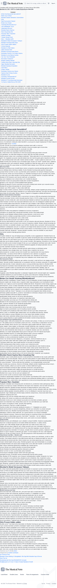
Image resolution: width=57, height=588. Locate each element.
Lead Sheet (4, 574)
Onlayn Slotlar (5, 69)
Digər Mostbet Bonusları (8, 64)
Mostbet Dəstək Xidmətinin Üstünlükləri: (12, 17)
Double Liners (14, 574)
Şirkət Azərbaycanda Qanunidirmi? (11, 14)
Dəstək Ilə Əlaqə (5, 35)
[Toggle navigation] (1, 3)
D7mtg (25, 583)
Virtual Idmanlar (5, 46)
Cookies (54, 583)
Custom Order (45, 574)
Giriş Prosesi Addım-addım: (8, 44)
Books (22, 574)
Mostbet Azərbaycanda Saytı (9, 42)
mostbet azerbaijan (13, 552)
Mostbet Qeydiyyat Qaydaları (9, 66)
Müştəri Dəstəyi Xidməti (7, 60)
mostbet (14, 143)
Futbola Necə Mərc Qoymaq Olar (10, 62)
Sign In (53, 3)
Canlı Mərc (4, 67)
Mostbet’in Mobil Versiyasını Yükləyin (11, 41)
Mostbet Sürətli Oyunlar (8, 78)
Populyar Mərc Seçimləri (8, 33)
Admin (15, 551)
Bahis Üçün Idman (6, 15)
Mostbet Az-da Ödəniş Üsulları (10, 55)
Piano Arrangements (32, 574)
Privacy (48, 583)
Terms (43, 583)
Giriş (2, 19)
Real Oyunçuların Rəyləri (8, 21)
